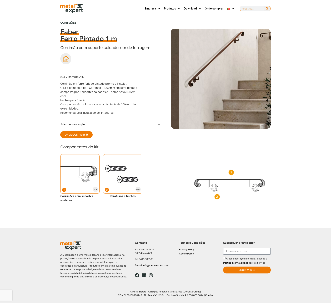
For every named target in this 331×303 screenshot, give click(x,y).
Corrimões (68, 22)
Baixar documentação (73, 124)
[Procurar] (267, 8)
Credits (209, 295)
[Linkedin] (144, 275)
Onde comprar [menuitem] (214, 8)
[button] (110, 124)
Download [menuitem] (190, 8)
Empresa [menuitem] (150, 8)
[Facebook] (137, 275)
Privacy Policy (186, 249)
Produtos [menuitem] (170, 8)
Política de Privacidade (235, 262)
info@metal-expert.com (155, 265)
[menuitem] (230, 8)
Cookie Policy (186, 253)
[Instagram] (151, 275)
